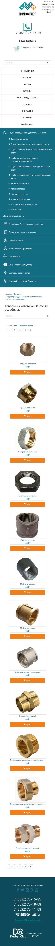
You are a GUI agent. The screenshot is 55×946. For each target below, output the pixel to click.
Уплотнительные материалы (24, 204)
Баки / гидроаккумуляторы (21, 265)
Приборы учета (16, 240)
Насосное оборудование (20, 248)
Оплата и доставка (27, 98)
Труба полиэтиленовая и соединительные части (30, 168)
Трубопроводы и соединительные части (27, 133)
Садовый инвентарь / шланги (22, 281)
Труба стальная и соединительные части (30, 144)
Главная (8, 293)
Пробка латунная (27, 407)
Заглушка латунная (27, 363)
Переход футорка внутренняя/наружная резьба (31, 760)
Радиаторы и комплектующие (22, 232)
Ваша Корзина (27, 41)
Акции (27, 84)
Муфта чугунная (27, 539)
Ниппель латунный (27, 716)
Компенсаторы (18, 189)
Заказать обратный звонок (27, 920)
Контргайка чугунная (28, 495)
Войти (28, 118)
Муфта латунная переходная (27, 672)
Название (23, 325)
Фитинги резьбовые (20, 184)
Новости (27, 104)
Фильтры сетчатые (19, 139)
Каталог (27, 78)
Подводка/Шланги (19, 194)
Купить (28, 372)
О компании (27, 71)
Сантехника (14, 257)
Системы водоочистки (19, 273)
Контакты (27, 111)
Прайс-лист (27, 124)
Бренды (27, 91)
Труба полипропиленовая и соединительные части (31, 151)
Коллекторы (16, 210)
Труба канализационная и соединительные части (31, 177)
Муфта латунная (27, 627)
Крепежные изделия (20, 199)
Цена (30, 325)
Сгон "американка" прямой (27, 848)
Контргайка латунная (27, 451)
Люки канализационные (14, 216)
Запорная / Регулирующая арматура (26, 224)
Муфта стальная (27, 583)
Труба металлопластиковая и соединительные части (24, 160)
